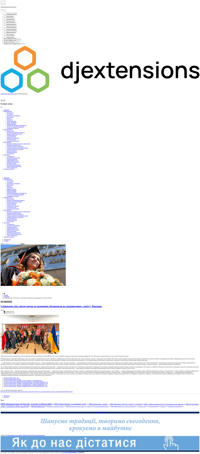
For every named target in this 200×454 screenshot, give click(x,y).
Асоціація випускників (13, 141)
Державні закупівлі (12, 159)
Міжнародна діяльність (13, 138)
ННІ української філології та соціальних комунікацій (163, 404)
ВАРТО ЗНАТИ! (11, 124)
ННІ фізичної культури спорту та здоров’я (79, 406)
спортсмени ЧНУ (153, 406)
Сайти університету (12, 167)
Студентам (10, 114)
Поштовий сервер (11, 163)
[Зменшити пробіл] (22, 44)
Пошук (22, 243)
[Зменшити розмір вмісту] (18, 39)
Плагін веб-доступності (7, 94)
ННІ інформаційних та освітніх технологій (123, 406)
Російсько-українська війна (55, 406)
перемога (163, 406)
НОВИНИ (6, 110)
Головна (6, 295)
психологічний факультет (101, 406)
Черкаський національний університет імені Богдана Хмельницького (26, 435)
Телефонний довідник (13, 128)
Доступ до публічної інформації (15, 127)
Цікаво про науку (11, 121)
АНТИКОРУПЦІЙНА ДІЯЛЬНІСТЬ (17, 125)
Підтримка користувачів (13, 157)
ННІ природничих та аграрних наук (70, 404)
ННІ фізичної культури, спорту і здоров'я (126, 404)
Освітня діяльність (12, 135)
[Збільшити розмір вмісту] (20, 39)
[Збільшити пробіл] (24, 44)
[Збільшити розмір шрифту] (20, 40)
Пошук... (3, 243)
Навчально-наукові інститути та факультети (18, 143)
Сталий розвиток (11, 136)
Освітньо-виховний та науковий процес (17, 148)
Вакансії (9, 118)
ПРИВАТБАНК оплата (13, 162)
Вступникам (10, 113)
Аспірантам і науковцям (13, 115)
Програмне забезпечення (13, 164)
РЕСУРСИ (6, 155)
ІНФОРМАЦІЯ (8, 111)
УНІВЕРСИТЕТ (8, 129)
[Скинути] (2, 10)
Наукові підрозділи (12, 150)
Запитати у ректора (9, 169)
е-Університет (10, 156)
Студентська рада (11, 139)
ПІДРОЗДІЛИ (7, 142)
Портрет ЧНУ (10, 131)
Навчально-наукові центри (14, 145)
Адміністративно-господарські (15, 149)
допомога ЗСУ (142, 406)
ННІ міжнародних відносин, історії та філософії (26, 404)
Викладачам (10, 117)
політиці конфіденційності (70, 452)
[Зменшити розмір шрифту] (17, 40)
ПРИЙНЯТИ (81, 452)
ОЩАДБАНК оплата (12, 160)
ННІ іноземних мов (38, 406)
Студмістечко (10, 153)
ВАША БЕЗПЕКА (12, 122)
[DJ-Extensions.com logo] (100, 92)
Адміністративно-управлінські (15, 146)
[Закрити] (5, 10)
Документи (10, 120)
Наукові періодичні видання (14, 134)
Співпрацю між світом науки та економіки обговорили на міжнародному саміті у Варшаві (51, 306)
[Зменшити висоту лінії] (15, 42)
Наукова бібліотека (12, 152)
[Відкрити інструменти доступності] (3, 3)
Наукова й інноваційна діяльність (16, 132)
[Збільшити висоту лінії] (17, 42)
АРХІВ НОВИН (100, 412)
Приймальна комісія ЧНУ (175, 406)
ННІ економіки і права (98, 404)
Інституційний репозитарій (14, 166)
